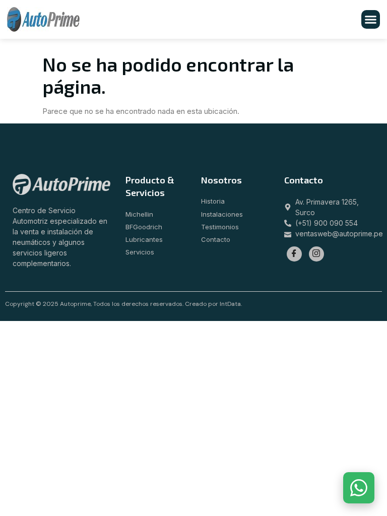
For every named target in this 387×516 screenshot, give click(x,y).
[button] (370, 19)
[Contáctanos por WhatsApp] (358, 487)
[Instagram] (316, 254)
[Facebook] (294, 254)
